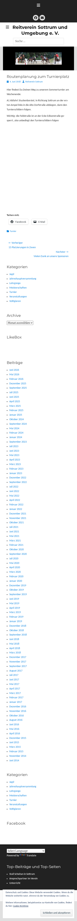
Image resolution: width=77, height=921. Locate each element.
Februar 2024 (16, 432)
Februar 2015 (16, 751)
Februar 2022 (16, 504)
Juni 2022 (14, 491)
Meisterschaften (18, 287)
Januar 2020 (15, 581)
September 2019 (18, 594)
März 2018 (15, 652)
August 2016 (15, 720)
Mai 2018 (14, 643)
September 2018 (18, 634)
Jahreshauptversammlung (22, 278)
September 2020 (18, 554)
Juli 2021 (13, 527)
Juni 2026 (14, 370)
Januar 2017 (15, 702)
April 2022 (14, 500)
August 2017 (15, 670)
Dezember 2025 (17, 383)
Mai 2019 (14, 603)
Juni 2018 (14, 639)
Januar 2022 (15, 509)
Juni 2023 (14, 451)
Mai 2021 (14, 536)
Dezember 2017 (17, 657)
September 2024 (18, 424)
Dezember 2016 (17, 706)
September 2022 (18, 482)
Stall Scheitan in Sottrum (22, 874)
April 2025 (14, 401)
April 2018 (14, 648)
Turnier (13, 231)
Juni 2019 (14, 599)
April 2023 (14, 459)
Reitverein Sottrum (34, 82)
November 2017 (17, 661)
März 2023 (15, 464)
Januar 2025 (15, 415)
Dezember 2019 (17, 585)
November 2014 (17, 756)
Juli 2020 (13, 558)
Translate (31, 855)
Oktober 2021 (16, 522)
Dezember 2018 (17, 626)
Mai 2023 (14, 455)
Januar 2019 (15, 621)
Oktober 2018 (16, 630)
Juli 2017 (13, 675)
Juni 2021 (14, 531)
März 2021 (15, 540)
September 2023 (18, 442)
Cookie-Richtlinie (20, 906)
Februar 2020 (16, 576)
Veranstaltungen (18, 296)
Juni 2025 (14, 397)
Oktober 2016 (16, 715)
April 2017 (14, 688)
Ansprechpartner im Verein (23, 878)
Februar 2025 (16, 410)
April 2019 (14, 608)
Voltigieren (15, 301)
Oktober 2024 (16, 419)
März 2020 (15, 572)
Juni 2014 (14, 760)
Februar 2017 (16, 697)
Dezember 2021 (17, 513)
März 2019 (15, 612)
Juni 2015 (14, 742)
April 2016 (14, 733)
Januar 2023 (15, 473)
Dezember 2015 (17, 738)
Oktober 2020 (16, 549)
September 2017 (18, 666)
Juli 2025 (13, 392)
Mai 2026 (14, 374)
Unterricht (14, 883)
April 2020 (14, 567)
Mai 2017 (14, 684)
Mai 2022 (14, 495)
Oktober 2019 (16, 590)
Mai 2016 (14, 729)
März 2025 (15, 406)
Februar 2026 (16, 379)
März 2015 (15, 747)
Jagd (11, 274)
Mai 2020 (14, 563)
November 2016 (17, 711)
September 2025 (18, 388)
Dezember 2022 (17, 477)
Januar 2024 (15, 437)
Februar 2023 (16, 468)
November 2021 (17, 518)
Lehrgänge (15, 283)
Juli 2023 (13, 446)
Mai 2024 (14, 428)
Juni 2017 (14, 679)
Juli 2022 (13, 486)
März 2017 (15, 693)
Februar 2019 (16, 617)
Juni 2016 (14, 724)
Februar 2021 (16, 545)
